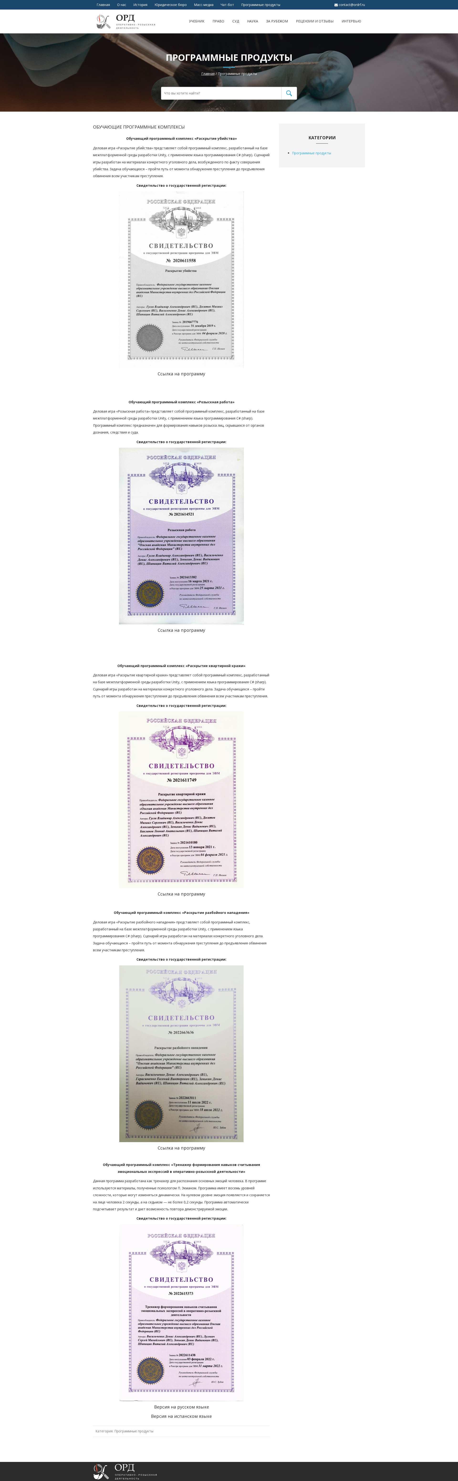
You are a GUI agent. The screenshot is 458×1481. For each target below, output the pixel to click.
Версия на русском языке (181, 1407)
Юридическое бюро (171, 4)
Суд (235, 21)
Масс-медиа (203, 4)
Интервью (351, 21)
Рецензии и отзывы (314, 21)
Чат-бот (227, 4)
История (140, 4)
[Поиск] (289, 93)
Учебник (196, 21)
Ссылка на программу (181, 374)
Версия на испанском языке (181, 1416)
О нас (121, 4)
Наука (252, 21)
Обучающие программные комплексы (139, 127)
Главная (103, 4)
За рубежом (277, 21)
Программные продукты (260, 4)
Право (218, 21)
